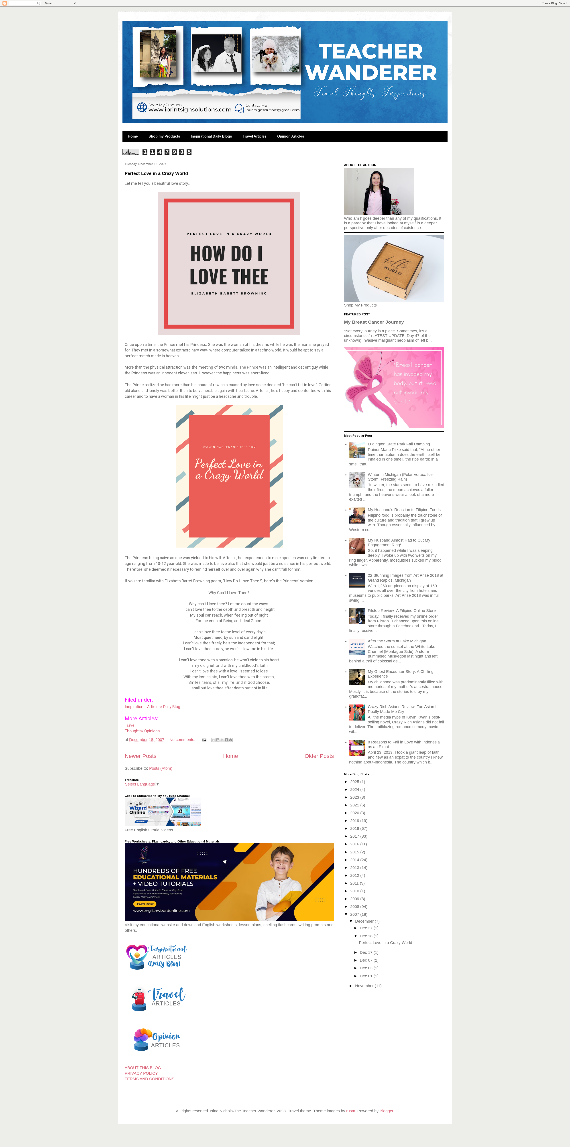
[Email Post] (204, 739)
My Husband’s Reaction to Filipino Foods (404, 510)
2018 (355, 828)
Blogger (386, 1111)
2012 (355, 875)
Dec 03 (367, 968)
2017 (355, 836)
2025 (355, 782)
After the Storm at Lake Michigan (397, 641)
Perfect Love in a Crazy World (156, 173)
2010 (355, 891)
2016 (355, 844)
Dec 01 (367, 976)
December (365, 921)
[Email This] (213, 740)
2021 (355, 805)
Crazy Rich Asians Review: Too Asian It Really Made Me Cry (403, 709)
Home (133, 136)
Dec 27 (367, 928)
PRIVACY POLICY (141, 1073)
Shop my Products (164, 136)
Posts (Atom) (160, 768)
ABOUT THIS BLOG (143, 1068)
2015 (355, 852)
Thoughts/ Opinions (142, 731)
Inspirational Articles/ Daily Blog (152, 706)
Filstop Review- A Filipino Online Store (402, 610)
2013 (355, 867)
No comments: (182, 739)
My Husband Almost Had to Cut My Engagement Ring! (399, 542)
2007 (355, 914)
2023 (355, 797)
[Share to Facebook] (226, 740)
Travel (130, 725)
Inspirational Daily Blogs (211, 136)
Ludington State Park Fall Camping (399, 444)
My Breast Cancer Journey (374, 322)
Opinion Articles (290, 136)
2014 (355, 860)
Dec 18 (367, 936)
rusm (350, 1111)
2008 (355, 906)
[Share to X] (222, 740)
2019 (355, 820)
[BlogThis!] (218, 740)
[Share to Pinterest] (230, 740)
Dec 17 (367, 952)
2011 (355, 883)
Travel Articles (255, 136)
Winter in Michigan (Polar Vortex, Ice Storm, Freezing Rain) (400, 477)
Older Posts (319, 756)
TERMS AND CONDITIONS (149, 1079)
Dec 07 (367, 960)
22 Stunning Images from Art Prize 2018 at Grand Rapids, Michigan (405, 578)
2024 (355, 789)
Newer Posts (141, 756)
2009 (355, 899)
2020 (355, 813)
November (365, 986)
